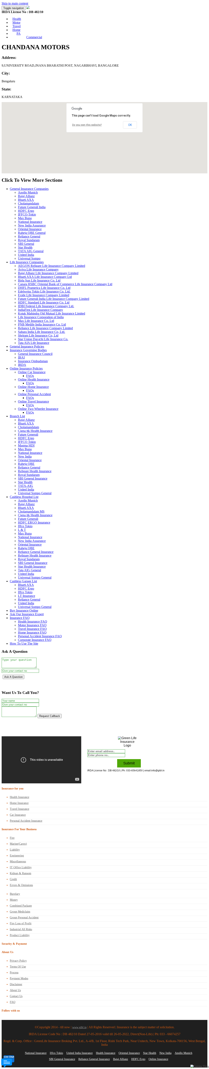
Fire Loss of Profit (20, 923)
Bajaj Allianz (26, 196)
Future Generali (28, 434)
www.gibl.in (79, 1027)
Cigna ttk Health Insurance (35, 431)
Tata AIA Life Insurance (33, 343)
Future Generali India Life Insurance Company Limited (53, 299)
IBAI (21, 357)
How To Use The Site (24, 643)
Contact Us (16, 996)
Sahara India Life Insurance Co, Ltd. (41, 332)
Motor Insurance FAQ (32, 625)
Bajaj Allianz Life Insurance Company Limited (48, 273)
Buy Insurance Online (24, 610)
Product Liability (20, 935)
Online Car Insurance (32, 372)
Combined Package (21, 905)
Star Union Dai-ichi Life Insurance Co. (43, 339)
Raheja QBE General (32, 232)
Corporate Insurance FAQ (34, 640)
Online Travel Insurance (33, 401)
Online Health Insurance (33, 379)
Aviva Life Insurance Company (38, 269)
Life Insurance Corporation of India (41, 317)
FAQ (12, 1002)
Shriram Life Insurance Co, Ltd (38, 335)
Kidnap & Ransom (20, 873)
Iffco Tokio (25, 526)
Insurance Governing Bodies (28, 350)
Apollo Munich (28, 192)
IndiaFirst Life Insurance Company (40, 310)
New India (25, 456)
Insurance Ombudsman (33, 361)
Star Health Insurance (32, 566)
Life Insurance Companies (27, 262)
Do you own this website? (87, 124)
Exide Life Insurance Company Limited (43, 295)
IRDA (22, 365)
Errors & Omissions (21, 885)
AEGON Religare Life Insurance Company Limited (51, 266)
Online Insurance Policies (26, 368)
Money (14, 899)
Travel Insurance (19, 808)
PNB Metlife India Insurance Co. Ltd (42, 324)
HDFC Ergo (26, 210)
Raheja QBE (26, 464)
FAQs (30, 376)
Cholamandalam (28, 203)
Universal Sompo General (34, 493)
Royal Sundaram (29, 240)
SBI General (26, 244)
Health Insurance (19, 797)
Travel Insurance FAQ (32, 629)
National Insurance (30, 221)
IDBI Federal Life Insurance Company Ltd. (46, 306)
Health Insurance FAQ (32, 621)
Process (14, 972)
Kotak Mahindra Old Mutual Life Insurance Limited (51, 313)
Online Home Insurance (33, 387)
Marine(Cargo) (18, 843)
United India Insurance (79, 1053)
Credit (13, 879)
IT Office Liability (21, 867)
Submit (129, 763)
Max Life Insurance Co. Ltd (36, 321)
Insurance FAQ (20, 618)
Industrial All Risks (21, 929)
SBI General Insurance (32, 478)
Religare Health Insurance (34, 471)
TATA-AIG (25, 486)
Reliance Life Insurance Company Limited (45, 328)
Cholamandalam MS (31, 511)
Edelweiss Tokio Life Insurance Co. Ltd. (44, 291)
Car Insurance (18, 814)
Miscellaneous (18, 861)
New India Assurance (32, 225)
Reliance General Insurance (35, 552)
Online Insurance (158, 1059)
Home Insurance (19, 803)
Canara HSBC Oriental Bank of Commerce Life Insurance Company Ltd (65, 284)
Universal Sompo (29, 258)
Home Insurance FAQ (32, 632)
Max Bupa (25, 218)
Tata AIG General (29, 570)
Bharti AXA (26, 199)
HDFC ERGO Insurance (34, 522)
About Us (15, 990)
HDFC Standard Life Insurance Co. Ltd (43, 302)
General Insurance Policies (27, 346)
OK (130, 125)
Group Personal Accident (24, 917)
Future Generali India (32, 207)
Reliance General (29, 236)
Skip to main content (15, 3)
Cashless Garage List (23, 581)
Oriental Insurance (30, 229)
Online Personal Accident (34, 394)
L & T (22, 530)
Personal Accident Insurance (26, 820)
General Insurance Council (35, 354)
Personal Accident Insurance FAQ (40, 636)
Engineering (17, 855)
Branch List (17, 416)
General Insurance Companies (29, 188)
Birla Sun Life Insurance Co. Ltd (39, 280)
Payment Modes (19, 978)
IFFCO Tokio (27, 442)
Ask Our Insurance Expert (27, 614)
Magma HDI (26, 445)
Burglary (15, 893)
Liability (15, 849)
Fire (12, 837)
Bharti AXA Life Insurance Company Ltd (45, 277)
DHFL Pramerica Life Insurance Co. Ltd (44, 288)
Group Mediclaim (20, 911)
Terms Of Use (18, 966)
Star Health (25, 247)
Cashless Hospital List (24, 497)
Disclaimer (16, 984)
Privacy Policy (18, 960)
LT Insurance (26, 596)
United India (26, 255)
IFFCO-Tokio (27, 214)
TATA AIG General (30, 251)
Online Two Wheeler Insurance (38, 409)
